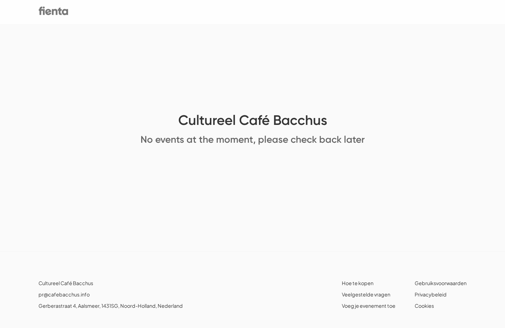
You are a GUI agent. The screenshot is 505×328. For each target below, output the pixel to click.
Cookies (424, 306)
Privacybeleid (431, 294)
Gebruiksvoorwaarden (441, 283)
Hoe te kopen (357, 283)
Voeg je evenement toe (368, 306)
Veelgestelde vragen (366, 294)
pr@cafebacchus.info (64, 294)
